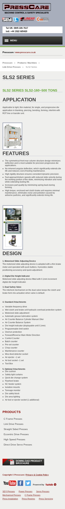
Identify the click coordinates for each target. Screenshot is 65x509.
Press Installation (10, 499)
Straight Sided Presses (16, 429)
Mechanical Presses (11, 495)
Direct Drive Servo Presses (18, 444)
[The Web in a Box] (44, 485)
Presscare (7, 63)
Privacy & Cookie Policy (37, 475)
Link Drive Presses (11, 67)
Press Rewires (28, 499)
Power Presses (25, 491)
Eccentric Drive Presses (16, 434)
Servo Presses (42, 491)
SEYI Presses (8, 491)
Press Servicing (46, 499)
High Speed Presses (14, 439)
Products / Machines (27, 63)
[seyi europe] (26, 16)
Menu (13, 40)
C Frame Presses (13, 418)
